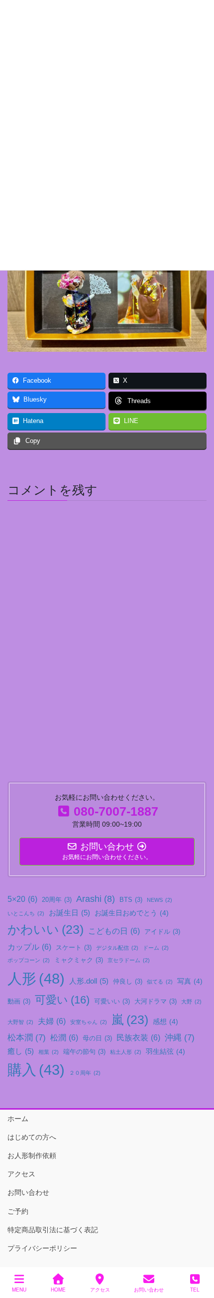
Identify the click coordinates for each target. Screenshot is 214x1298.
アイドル (162, 931)
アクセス (21, 1174)
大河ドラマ (155, 1001)
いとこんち (25, 913)
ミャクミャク (78, 960)
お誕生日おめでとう (132, 913)
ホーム (17, 1119)
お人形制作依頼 (31, 1155)
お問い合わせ (28, 1192)
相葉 (48, 1052)
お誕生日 (69, 912)
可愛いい (112, 1001)
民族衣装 (138, 1037)
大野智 (20, 1022)
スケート (74, 947)
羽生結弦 (165, 1051)
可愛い (62, 1000)
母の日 (97, 1038)
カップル (29, 946)
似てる (160, 982)
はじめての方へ (31, 1137)
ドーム (156, 948)
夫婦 (52, 1020)
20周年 (57, 899)
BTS (130, 899)
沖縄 (180, 1037)
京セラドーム (128, 960)
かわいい (45, 929)
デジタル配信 (117, 948)
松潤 (64, 1037)
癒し (20, 1051)
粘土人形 (125, 1052)
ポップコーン (28, 960)
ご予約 (17, 1211)
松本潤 (26, 1037)
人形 (36, 978)
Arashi (95, 899)
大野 (191, 1002)
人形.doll (88, 981)
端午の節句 (84, 1051)
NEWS (159, 900)
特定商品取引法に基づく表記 (52, 1230)
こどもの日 (114, 930)
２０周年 (85, 1073)
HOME (58, 1289)
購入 (36, 1070)
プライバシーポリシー (42, 1248)
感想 (165, 1021)
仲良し (127, 981)
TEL (195, 1289)
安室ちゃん (88, 1022)
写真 (190, 981)
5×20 (22, 898)
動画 (18, 1001)
